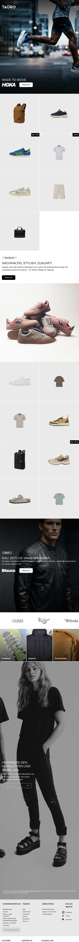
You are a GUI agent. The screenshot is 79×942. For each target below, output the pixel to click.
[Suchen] (65, 7)
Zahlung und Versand (9, 923)
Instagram (68, 912)
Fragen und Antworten (49, 912)
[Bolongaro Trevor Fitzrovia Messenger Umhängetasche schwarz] (19, 230)
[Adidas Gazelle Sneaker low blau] (19, 152)
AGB (24, 909)
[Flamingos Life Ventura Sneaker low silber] (19, 191)
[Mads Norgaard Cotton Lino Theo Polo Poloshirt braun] (59, 381)
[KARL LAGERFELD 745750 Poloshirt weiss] (59, 152)
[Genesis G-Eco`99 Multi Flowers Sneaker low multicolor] (59, 459)
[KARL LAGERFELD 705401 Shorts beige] (59, 191)
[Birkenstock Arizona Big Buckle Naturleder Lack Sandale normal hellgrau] (19, 498)
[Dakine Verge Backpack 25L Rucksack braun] (19, 113)
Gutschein (6, 925)
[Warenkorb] (72, 6)
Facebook (68, 919)
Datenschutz (26, 912)
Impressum (26, 914)
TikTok (67, 916)
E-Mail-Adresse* (9, 785)
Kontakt (5, 912)
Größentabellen (47, 914)
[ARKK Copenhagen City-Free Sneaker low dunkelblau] (59, 113)
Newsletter (26, 919)
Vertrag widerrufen (11, 930)
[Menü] (75, 7)
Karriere (25, 916)
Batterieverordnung (48, 909)
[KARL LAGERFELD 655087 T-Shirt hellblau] (59, 498)
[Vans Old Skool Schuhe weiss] (19, 381)
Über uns (25, 921)
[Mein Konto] (69, 7)
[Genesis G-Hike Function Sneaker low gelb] (59, 420)
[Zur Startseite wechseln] (9, 7)
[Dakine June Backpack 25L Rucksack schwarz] (19, 459)
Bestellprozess (7, 909)
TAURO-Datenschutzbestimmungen (30, 891)
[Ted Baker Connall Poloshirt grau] (19, 420)
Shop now (26, 84)
